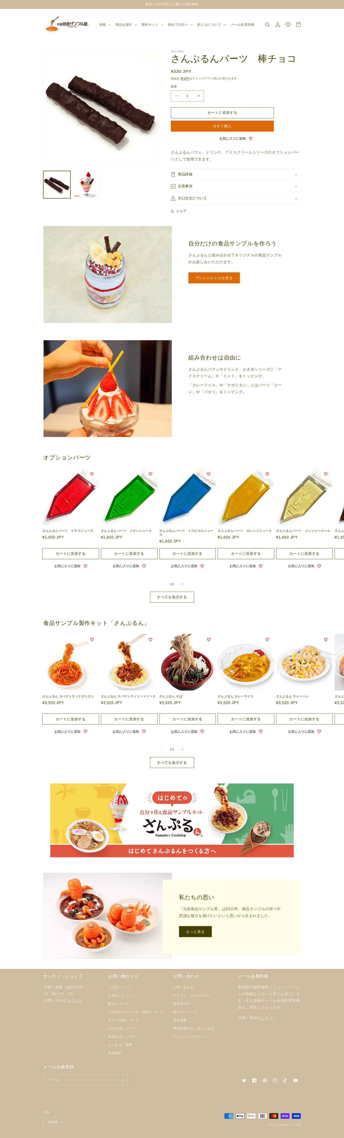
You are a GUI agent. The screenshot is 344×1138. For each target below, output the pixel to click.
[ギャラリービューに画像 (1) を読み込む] (56, 184)
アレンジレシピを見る (214, 278)
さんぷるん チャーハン (292, 696)
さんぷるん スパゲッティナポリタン (68, 696)
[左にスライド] (162, 584)
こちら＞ (269, 1018)
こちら (76, 1000)
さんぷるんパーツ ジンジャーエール (303, 530)
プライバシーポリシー (190, 1036)
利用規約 (115, 1053)
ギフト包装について (123, 1020)
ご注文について (120, 987)
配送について (118, 1003)
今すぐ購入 (222, 126)
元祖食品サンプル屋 (289, 1124)
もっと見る (195, 932)
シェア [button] (181, 211)
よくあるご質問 (120, 1045)
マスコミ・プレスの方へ (192, 995)
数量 (174, 86)
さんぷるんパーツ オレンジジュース (245, 530)
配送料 (185, 78)
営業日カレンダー (121, 1036)
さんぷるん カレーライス (235, 696)
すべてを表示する (172, 597)
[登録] (122, 1080)
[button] (105, 25)
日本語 (53, 1122)
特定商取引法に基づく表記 (193, 1028)
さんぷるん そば (171, 696)
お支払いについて (121, 995)
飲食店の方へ (183, 1003)
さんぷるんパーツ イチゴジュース (67, 530)
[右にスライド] (182, 584)
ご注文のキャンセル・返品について (135, 1012)
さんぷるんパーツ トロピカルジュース (186, 532)
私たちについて (185, 1012)
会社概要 (180, 1020)
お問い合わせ (183, 987)
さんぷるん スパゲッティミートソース (128, 696)
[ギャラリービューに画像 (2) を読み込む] (86, 184)
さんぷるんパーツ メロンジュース (126, 530)
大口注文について (121, 1028)
